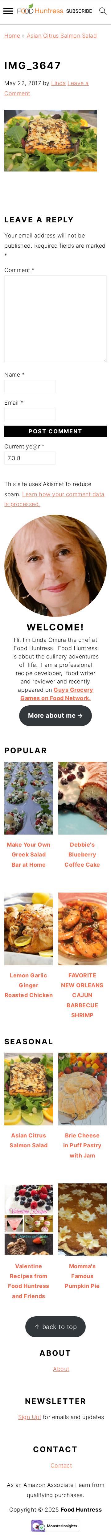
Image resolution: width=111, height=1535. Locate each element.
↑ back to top (55, 1327)
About (61, 1369)
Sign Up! (29, 1417)
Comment (19, 270)
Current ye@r (24, 446)
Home (12, 35)
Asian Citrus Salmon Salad (62, 35)
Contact (61, 1465)
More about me (52, 715)
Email (13, 402)
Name (14, 374)
